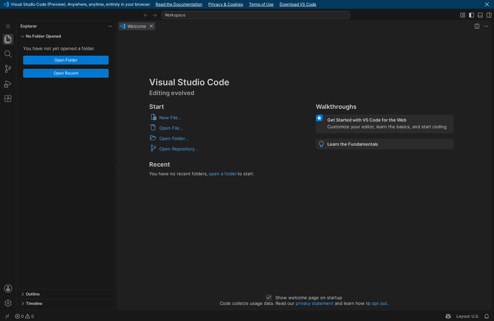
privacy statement (314, 303)
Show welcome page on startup (308, 297)
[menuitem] (8, 26)
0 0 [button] (27, 316)
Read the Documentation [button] (179, 4)
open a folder (223, 173)
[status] (247, 316)
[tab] (8, 39)
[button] (487, 4)
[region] (65, 165)
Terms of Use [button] (261, 4)
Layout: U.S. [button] (467, 316)
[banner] (247, 4)
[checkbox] (269, 297)
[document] (304, 171)
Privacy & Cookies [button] (225, 4)
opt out (379, 303)
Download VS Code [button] (298, 4)
